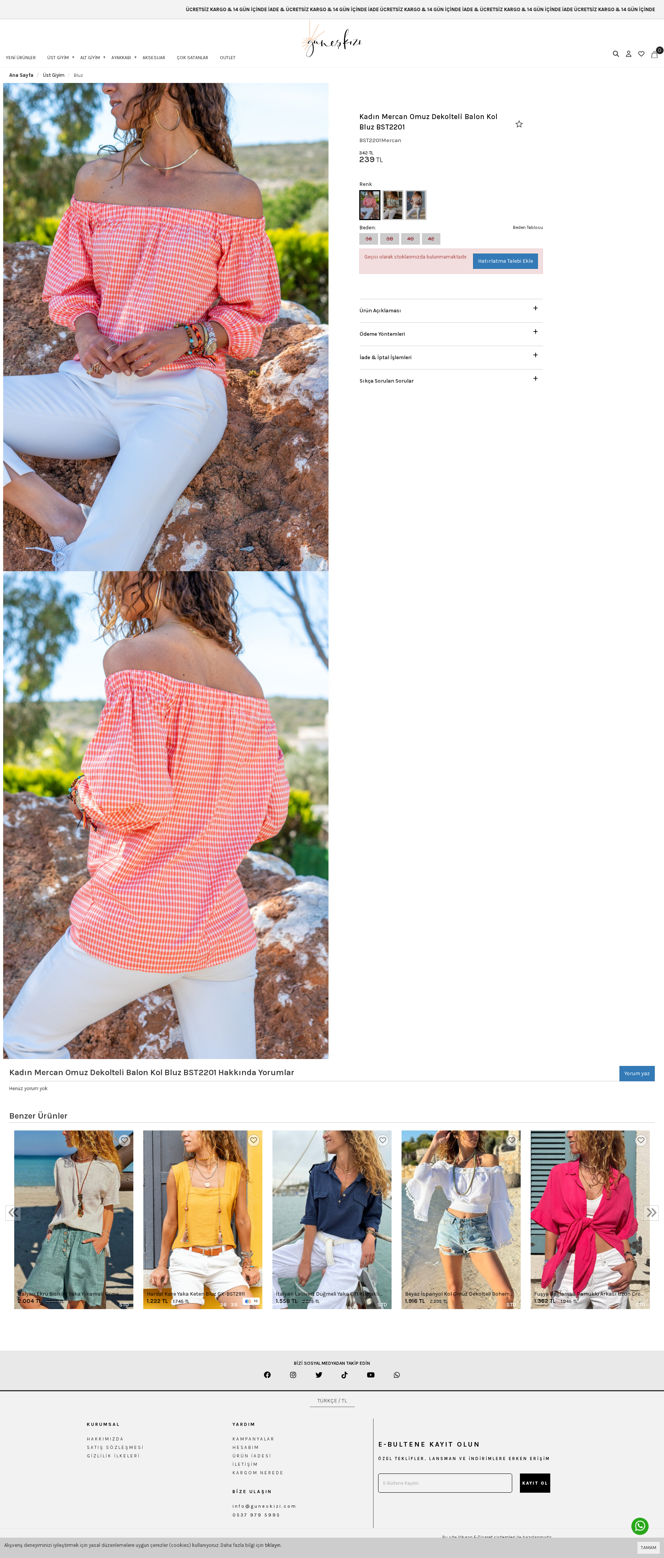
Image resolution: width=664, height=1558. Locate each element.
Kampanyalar (253, 1439)
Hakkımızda (105, 1439)
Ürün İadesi (252, 1456)
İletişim (245, 1464)
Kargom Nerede (258, 1472)
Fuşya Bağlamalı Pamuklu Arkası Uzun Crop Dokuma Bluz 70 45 (589, 1294)
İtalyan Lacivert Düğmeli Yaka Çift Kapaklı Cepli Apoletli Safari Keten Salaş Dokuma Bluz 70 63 (328, 1294)
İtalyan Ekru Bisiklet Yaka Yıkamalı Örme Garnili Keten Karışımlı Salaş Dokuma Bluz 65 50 (70, 1294)
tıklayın (273, 1545)
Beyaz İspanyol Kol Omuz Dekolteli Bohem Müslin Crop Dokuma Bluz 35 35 (457, 1294)
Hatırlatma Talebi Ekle (505, 261)
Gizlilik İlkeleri (113, 1456)
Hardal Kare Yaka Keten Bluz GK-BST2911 (196, 1294)
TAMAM (648, 1547)
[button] (451, 308)
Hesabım (245, 1447)
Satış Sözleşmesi (115, 1447)
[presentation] (13, 1213)
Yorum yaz (637, 1073)
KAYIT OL (535, 1483)
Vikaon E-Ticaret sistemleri (486, 1537)
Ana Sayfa (21, 75)
